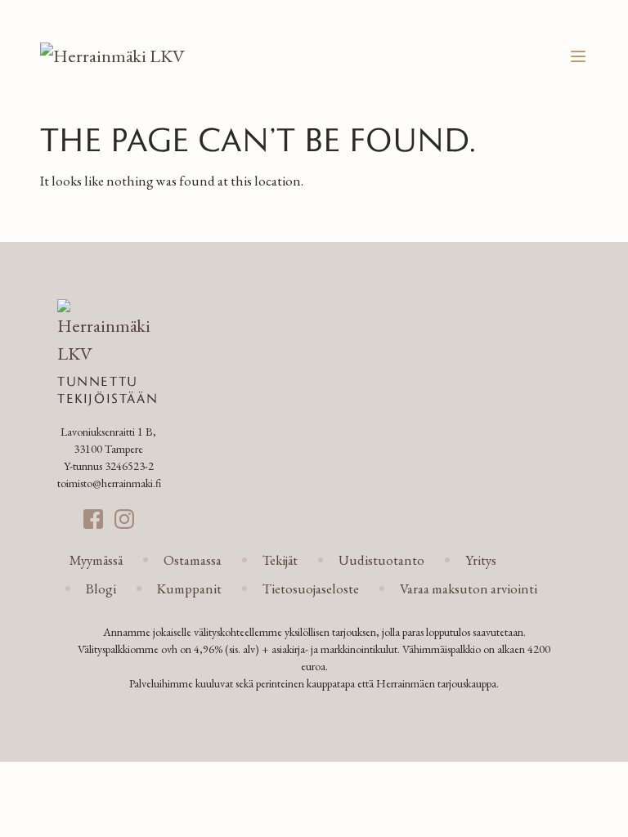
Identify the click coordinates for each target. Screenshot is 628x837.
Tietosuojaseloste (310, 589)
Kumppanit (189, 589)
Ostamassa (193, 560)
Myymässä (96, 560)
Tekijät (280, 560)
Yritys (480, 560)
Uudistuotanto (381, 560)
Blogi (101, 589)
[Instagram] (124, 519)
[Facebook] (93, 519)
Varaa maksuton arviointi (468, 589)
